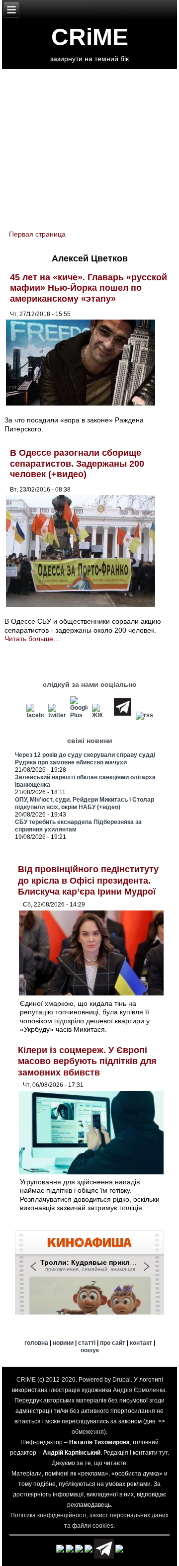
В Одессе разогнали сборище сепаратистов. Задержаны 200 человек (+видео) (77, 463)
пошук (90, 1350)
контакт (141, 1342)
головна (36, 1342)
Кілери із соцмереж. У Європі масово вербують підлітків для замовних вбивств (87, 1061)
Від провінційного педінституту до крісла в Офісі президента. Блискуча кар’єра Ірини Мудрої (88, 880)
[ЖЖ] (100, 715)
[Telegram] (122, 715)
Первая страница (37, 234)
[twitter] (57, 715)
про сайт (112, 1342)
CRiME (89, 37)
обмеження (88, 1431)
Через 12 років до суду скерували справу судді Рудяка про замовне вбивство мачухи (85, 758)
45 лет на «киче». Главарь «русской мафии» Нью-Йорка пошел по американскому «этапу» (88, 288)
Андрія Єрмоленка (139, 1390)
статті (86, 1342)
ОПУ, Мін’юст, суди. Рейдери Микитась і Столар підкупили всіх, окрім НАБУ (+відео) (84, 803)
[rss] (144, 715)
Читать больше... (31, 639)
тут (163, 1452)
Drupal (121, 1379)
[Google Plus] (79, 715)
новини (63, 1342)
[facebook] (35, 715)
